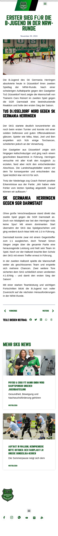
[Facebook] (4, 517)
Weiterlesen (12, 405)
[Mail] (42, 517)
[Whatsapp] (19, 517)
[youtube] (26, 517)
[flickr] (34, 517)
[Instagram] (11, 517)
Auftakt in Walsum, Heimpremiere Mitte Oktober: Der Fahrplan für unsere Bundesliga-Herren (26, 450)
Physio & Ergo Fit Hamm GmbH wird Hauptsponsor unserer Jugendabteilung (26, 386)
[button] (45, 3)
